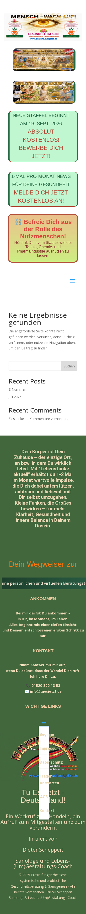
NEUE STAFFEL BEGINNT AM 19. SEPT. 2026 (41, 136)
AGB (44, 797)
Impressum (44, 748)
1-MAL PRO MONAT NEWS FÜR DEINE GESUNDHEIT (41, 189)
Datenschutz (44, 762)
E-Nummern (18, 389)
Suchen (69, 366)
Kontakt (44, 810)
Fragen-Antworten (44, 779)
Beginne (44, 734)
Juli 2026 (15, 397)
